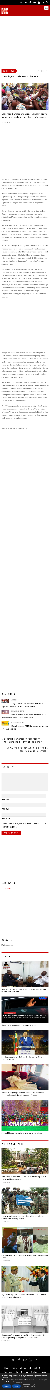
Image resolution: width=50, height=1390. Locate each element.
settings (19, 1382)
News (14, 1370)
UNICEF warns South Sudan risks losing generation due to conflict (27, 752)
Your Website (6, 821)
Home (7, 1370)
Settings (26, 1386)
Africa (14, 703)
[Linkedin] (43, 2)
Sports (42, 1370)
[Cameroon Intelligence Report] (5, 13)
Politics (22, 1370)
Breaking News (17, 714)
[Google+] (34, 2)
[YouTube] (38, 2)
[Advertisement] (25, 41)
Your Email (5, 812)
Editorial (33, 1370)
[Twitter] (25, 2)
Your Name (5, 802)
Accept (7, 1386)
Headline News (17, 725)
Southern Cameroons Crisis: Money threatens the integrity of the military (22, 743)
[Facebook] (30, 2)
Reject (16, 1386)
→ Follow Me (7, 892)
